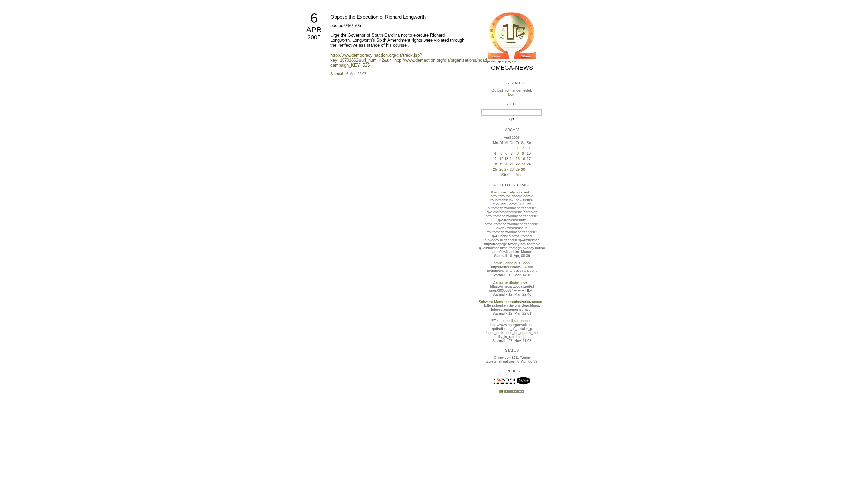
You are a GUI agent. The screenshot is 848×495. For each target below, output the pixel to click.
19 (501, 164)
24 (529, 164)
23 (523, 164)
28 (512, 169)
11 (495, 159)
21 (512, 164)
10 (529, 153)
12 (501, 159)
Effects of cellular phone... (512, 321)
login (511, 94)
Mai (518, 175)
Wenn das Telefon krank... (512, 192)
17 (529, 159)
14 (512, 159)
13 (506, 159)
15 (518, 159)
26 (501, 169)
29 (518, 169)
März (504, 175)
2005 (314, 37)
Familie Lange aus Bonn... (512, 263)
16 (523, 159)
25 (495, 169)
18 (495, 164)
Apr (314, 30)
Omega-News (512, 67)
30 (523, 169)
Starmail (336, 74)
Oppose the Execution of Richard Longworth (378, 17)
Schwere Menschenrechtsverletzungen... (512, 301)
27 (506, 169)
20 (506, 164)
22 (518, 164)
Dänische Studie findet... (512, 282)
